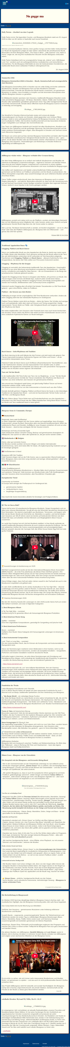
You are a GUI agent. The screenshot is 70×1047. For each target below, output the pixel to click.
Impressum (26, 1043)
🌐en (66, 4)
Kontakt (45, 1043)
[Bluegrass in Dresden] (8, 2)
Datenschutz (35, 1043)
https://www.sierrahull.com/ (12, 664)
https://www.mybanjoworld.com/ (14, 707)
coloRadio (6, 1031)
